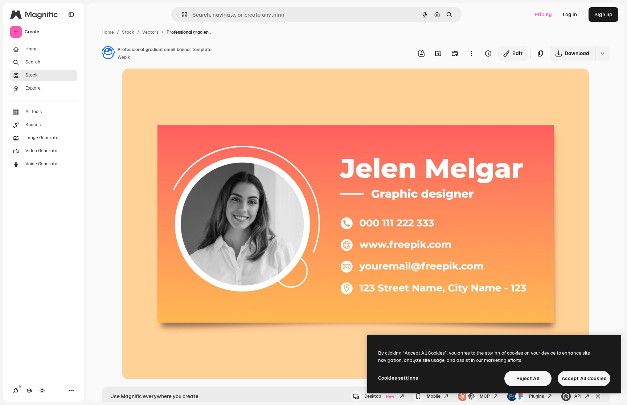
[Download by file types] (602, 53)
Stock (128, 32)
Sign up (603, 14)
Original (169, 82)
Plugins (536, 396)
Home (108, 32)
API (577, 396)
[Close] (598, 396)
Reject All (528, 378)
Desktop (379, 396)
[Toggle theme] (42, 390)
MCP (485, 396)
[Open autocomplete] (182, 14)
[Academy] (29, 390)
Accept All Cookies (584, 378)
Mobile (433, 396)
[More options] (471, 53)
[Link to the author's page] (108, 53)
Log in (570, 14)
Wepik (124, 57)
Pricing (543, 14)
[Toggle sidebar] (71, 14)
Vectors (150, 32)
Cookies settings (398, 378)
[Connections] (16, 390)
